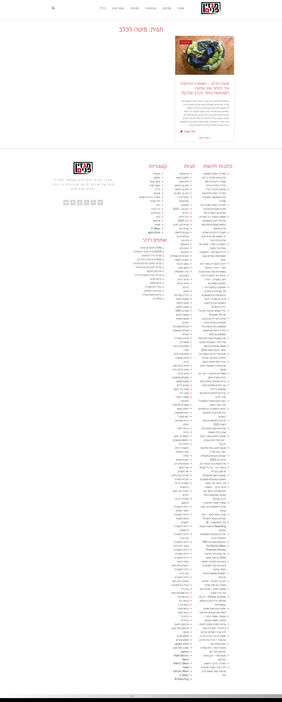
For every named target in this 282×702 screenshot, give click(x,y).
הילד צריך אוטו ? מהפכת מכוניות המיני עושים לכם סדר (213, 671)
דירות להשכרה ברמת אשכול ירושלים (181, 518)
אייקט (186, 632)
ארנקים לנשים (182, 624)
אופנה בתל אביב (181, 647)
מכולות (185, 334)
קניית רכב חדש (181, 224)
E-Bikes (184, 675)
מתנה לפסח (183, 302)
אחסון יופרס (183, 636)
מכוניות (135, 8)
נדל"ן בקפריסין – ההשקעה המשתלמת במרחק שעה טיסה (213, 255)
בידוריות (185, 620)
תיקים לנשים (182, 177)
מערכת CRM (182, 310)
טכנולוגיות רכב (181, 463)
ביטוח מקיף (183, 608)
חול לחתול (184, 467)
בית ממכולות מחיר (180, 592)
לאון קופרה (183, 416)
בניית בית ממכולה (180, 585)
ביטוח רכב (184, 600)
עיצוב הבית (155, 185)
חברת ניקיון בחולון (180, 475)
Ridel (186, 667)
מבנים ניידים (183, 385)
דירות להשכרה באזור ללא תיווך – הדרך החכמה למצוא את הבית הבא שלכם (212, 267)
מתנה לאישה (182, 306)
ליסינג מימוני (183, 408)
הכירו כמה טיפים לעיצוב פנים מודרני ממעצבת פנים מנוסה (213, 365)
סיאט (186, 291)
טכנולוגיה (150, 8)
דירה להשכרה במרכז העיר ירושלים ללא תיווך (180, 561)
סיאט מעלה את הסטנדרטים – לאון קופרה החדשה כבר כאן (213, 647)
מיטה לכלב (183, 373)
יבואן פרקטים (182, 459)
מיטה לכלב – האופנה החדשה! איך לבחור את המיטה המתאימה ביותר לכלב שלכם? (204, 88)
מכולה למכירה (181, 338)
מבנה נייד (184, 393)
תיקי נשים (184, 181)
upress (185, 651)
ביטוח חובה (183, 612)
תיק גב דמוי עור (181, 193)
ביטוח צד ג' (183, 604)
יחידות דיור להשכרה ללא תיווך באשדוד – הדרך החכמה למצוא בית (213, 279)
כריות (186, 432)
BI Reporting (182, 679)
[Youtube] (79, 202)
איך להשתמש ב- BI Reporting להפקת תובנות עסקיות (212, 526)
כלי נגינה (155, 208)
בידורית (185, 616)
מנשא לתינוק (182, 314)
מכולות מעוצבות (181, 330)
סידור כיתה (183, 279)
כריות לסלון (183, 428)
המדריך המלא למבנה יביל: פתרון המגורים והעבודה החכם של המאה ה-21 (213, 208)
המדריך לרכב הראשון (215, 663)
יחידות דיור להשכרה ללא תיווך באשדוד (182, 447)
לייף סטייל (155, 201)
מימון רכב (184, 342)
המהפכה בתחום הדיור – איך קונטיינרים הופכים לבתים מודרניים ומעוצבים (214, 291)
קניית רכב (184, 228)
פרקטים (185, 252)
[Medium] (66, 202)
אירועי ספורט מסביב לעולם (212, 624)
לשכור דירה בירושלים (149, 197)
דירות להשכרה (181, 549)
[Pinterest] (73, 202)
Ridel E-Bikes (181, 663)
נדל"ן (103, 8)
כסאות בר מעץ (181, 436)
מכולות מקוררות (181, 326)
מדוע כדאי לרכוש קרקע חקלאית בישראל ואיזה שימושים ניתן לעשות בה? (214, 322)
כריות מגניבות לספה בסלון (213, 381)
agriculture (154, 232)
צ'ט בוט (185, 240)
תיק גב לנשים (182, 189)
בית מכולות (183, 596)
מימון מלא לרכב (181, 353)
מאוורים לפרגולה (180, 404)
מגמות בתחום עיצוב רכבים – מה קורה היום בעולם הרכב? (213, 440)
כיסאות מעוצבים (181, 440)
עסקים (157, 177)
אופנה (180, 8)
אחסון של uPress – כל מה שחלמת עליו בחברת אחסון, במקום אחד (212, 600)
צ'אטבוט (184, 244)
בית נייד (185, 588)
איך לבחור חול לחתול (215, 483)
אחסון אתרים (182, 639)
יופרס (186, 455)
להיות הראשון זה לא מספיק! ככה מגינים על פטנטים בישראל (212, 412)
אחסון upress (182, 643)
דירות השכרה (182, 553)
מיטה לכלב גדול (180, 369)
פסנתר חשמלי (181, 259)
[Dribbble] (86, 202)
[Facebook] (93, 202)
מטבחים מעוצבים (180, 377)
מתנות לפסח (182, 299)
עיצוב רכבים (183, 263)
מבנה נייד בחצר (181, 389)
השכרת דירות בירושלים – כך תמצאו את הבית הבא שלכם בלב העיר (213, 236)
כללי (158, 205)
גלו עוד (189, 131)
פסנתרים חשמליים (180, 255)
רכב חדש (184, 216)
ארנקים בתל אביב (180, 628)
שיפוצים (185, 205)
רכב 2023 (183, 220)
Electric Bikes (181, 671)
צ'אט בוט (184, 248)
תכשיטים (184, 173)
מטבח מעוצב (182, 381)
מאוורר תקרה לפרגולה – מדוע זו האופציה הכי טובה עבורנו (213, 506)
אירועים (167, 8)
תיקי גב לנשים (182, 185)
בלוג (158, 216)
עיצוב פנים (118, 8)
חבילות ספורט (182, 479)
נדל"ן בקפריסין (181, 295)
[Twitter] (100, 202)
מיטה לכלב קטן (181, 365)
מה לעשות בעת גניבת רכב (213, 463)
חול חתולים (183, 471)
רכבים (186, 212)
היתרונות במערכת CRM (214, 541)
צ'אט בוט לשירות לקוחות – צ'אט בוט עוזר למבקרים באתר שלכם (213, 565)
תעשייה (156, 173)
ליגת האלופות (182, 412)
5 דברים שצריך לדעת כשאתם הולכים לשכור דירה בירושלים (215, 302)
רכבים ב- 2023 (181, 208)
